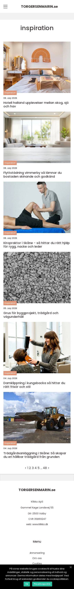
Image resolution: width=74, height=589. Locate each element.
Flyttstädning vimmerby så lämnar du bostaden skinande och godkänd (32, 174)
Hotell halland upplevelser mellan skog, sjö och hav (36, 104)
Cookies (37, 563)
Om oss (37, 558)
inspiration (10, 92)
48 (45, 468)
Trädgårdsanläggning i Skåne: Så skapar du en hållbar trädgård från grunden (34, 455)
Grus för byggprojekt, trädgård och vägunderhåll (30, 314)
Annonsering (37, 553)
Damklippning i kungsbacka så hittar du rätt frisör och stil (34, 385)
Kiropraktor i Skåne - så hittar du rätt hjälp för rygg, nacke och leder (36, 244)
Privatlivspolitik (42, 583)
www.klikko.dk (40, 524)
